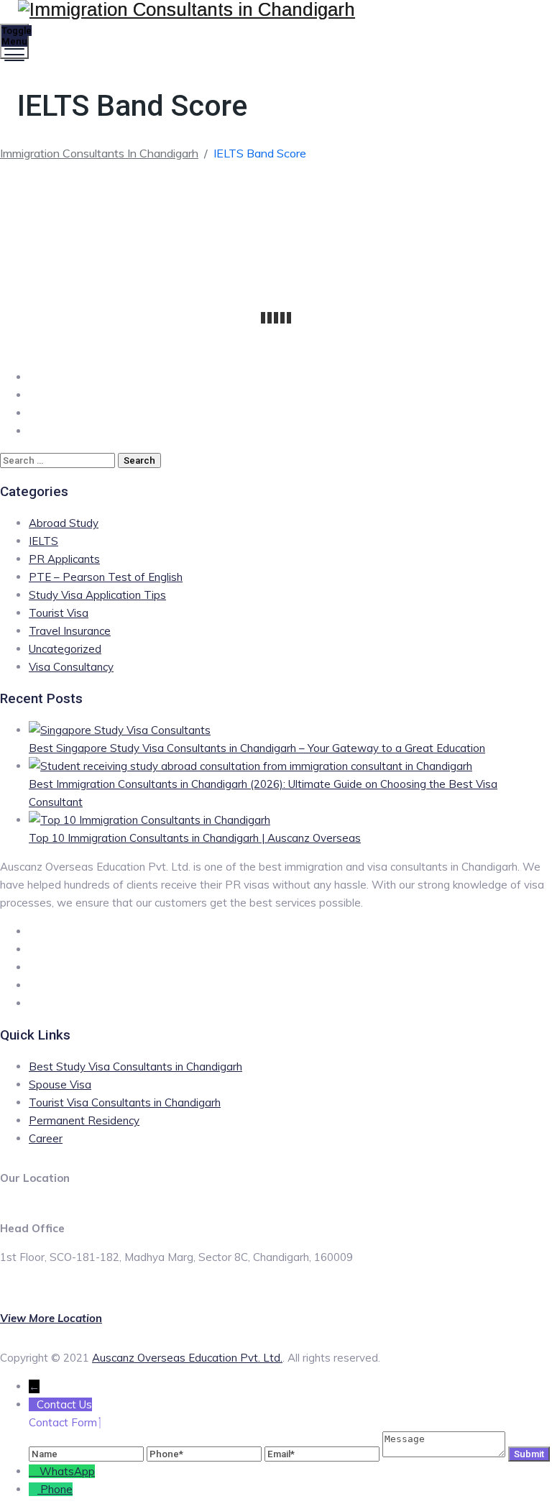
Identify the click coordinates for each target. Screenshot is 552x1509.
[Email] (323, 1453)
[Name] (88, 1453)
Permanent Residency (84, 1120)
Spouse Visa (60, 1084)
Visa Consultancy (71, 667)
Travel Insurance (70, 631)
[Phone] (205, 1453)
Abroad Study (63, 523)
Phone (56, 1489)
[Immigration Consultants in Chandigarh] (274, 9)
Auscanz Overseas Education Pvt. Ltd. (187, 1357)
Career (46, 1138)
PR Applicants (64, 559)
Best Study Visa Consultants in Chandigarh (135, 1066)
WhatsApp (67, 1471)
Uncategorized (65, 649)
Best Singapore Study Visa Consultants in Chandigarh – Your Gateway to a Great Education (257, 748)
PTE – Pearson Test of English (106, 577)
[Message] (445, 1453)
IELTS (43, 541)
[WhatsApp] (34, 1471)
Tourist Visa (58, 613)
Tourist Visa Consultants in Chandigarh (125, 1102)
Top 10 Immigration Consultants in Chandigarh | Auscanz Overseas (195, 838)
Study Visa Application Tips (97, 595)
